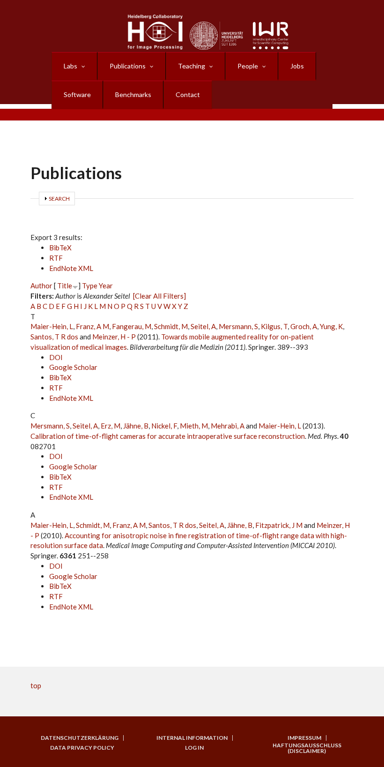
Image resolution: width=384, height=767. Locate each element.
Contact (188, 94)
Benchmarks (133, 94)
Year (106, 285)
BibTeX (60, 247)
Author (41, 285)
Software (77, 94)
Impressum (304, 738)
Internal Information (192, 738)
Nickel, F (164, 425)
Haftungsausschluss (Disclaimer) (307, 748)
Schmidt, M (171, 326)
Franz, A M (92, 326)
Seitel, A (203, 326)
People (247, 66)
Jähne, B (135, 425)
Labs (70, 66)
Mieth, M (194, 425)
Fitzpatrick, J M (279, 525)
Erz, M (110, 425)
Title (64, 285)
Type (89, 285)
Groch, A (303, 326)
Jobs (297, 66)
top (35, 685)
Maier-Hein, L (51, 326)
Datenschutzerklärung (79, 738)
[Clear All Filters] (159, 296)
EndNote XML (71, 268)
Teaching (191, 66)
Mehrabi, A (227, 425)
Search (59, 198)
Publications (128, 66)
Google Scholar (73, 367)
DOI (56, 357)
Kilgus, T (274, 326)
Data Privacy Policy (82, 748)
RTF (56, 258)
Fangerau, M (131, 326)
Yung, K (331, 326)
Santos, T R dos (54, 336)
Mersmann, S (238, 326)
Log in (194, 748)
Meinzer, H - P (114, 336)
